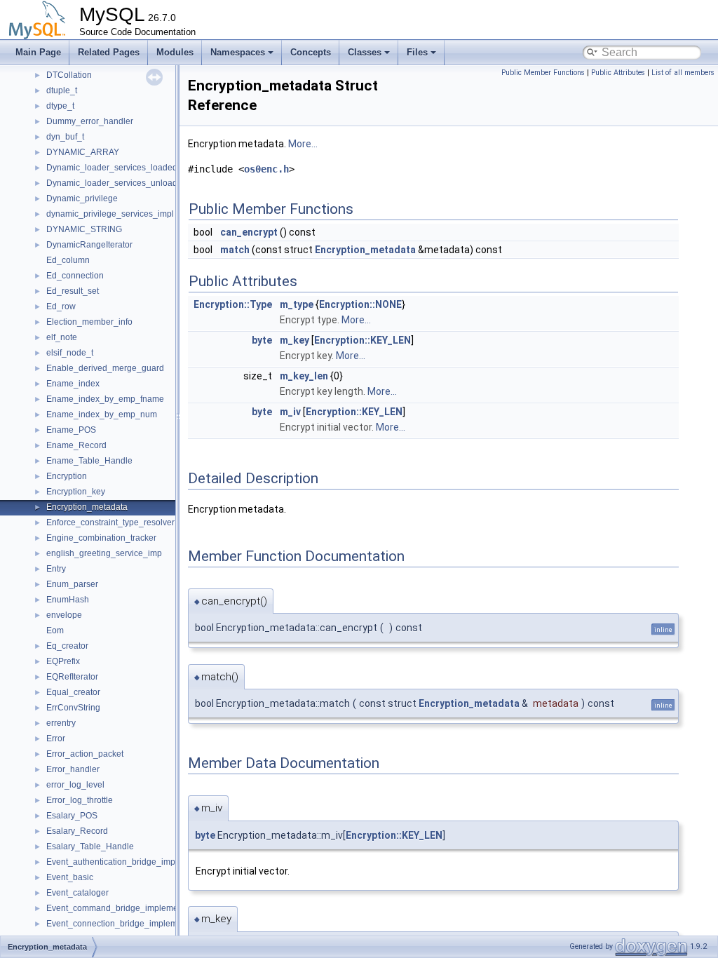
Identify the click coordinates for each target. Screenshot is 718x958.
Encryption (66, 476)
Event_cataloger (77, 893)
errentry (61, 723)
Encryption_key (75, 492)
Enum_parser (72, 584)
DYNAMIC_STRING (84, 229)
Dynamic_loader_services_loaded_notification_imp (144, 168)
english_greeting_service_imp (104, 553)
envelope (64, 615)
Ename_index (73, 384)
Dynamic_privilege (82, 198)
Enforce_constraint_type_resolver (110, 522)
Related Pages (109, 52)
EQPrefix (63, 661)
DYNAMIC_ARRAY (82, 152)
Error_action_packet (84, 754)
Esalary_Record (77, 831)
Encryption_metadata (87, 507)
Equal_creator (73, 692)
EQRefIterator (72, 677)
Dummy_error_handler (89, 121)
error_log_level (75, 785)
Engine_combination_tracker (101, 538)
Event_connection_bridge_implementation (127, 924)
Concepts (310, 52)
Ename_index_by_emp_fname (105, 399)
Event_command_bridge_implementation (125, 908)
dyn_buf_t (65, 137)
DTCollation (69, 75)
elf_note (61, 337)
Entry (56, 569)
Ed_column (68, 260)
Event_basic (69, 877)
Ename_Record (76, 445)
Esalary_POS (71, 816)
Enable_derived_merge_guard (105, 368)
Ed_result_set (72, 291)
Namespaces (237, 52)
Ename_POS (71, 430)
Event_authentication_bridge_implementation (133, 862)
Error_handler (73, 769)
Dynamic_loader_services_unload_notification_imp (144, 183)
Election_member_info (89, 322)
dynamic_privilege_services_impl (110, 214)
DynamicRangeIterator (89, 245)
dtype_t (60, 106)
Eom (55, 630)
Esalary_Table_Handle (90, 846)
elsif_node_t (69, 353)
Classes (364, 52)
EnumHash (67, 600)
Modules (175, 52)
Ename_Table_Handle (89, 461)
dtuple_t (61, 90)
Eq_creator (67, 646)
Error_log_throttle (79, 800)
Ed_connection (75, 276)
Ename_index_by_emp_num (101, 414)
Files (417, 52)
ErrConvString (73, 708)
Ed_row (61, 306)
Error (55, 738)
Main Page (38, 52)
